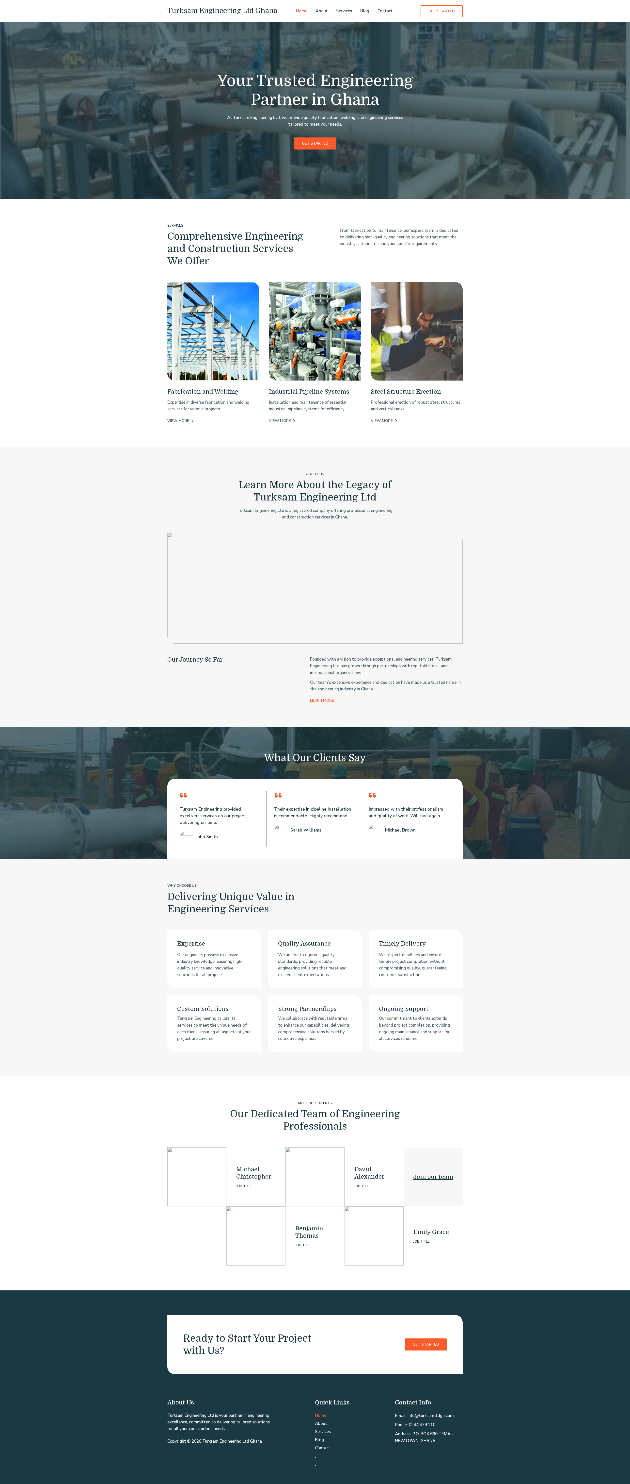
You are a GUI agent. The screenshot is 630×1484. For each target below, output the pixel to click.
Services (344, 11)
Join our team (433, 1176)
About (322, 11)
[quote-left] (184, 795)
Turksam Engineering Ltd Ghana (222, 11)
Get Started (426, 1344)
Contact (385, 11)
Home (301, 11)
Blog (364, 11)
